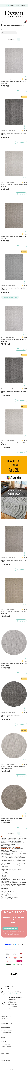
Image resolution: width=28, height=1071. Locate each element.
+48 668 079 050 (12, 993)
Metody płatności (5, 1027)
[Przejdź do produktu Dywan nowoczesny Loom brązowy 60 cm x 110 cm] (14, 215)
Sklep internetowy (12, 1069)
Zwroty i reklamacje (6, 1046)
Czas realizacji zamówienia (7, 1030)
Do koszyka (22, 90)
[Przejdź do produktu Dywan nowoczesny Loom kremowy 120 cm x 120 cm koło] (14, 746)
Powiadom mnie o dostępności (10, 297)
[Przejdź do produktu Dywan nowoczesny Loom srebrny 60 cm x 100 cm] (14, 60)
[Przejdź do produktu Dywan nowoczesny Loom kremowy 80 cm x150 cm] (14, 422)
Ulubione (3, 1063)
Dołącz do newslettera (10, 928)
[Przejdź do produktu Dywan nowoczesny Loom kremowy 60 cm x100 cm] (14, 164)
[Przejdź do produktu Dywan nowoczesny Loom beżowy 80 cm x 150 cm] (14, 591)
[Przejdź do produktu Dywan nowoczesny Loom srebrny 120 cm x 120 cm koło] (14, 642)
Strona (10, 39)
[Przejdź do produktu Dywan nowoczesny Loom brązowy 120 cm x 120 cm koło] (14, 797)
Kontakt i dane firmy (6, 1016)
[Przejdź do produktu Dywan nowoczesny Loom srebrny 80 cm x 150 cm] (14, 318)
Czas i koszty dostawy (6, 1032)
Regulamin (18, 931)
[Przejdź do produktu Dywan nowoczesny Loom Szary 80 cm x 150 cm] (14, 370)
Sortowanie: (4, 29)
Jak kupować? (4, 1018)
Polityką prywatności (16, 934)
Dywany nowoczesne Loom (8, 79)
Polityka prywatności (6, 1044)
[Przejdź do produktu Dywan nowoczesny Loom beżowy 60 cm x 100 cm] (14, 267)
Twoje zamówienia (5, 1058)
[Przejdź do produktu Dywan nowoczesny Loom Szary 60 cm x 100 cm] (14, 112)
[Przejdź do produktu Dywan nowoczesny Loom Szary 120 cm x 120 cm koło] (14, 694)
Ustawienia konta (5, 1060)
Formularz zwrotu (5, 1049)
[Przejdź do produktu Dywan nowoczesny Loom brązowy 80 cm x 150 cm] (14, 539)
